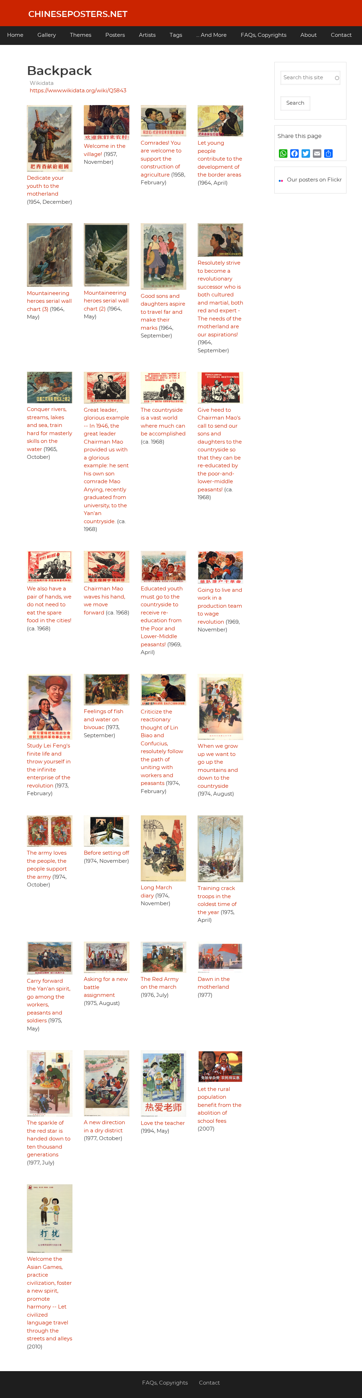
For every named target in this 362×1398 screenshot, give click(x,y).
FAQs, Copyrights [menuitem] (263, 35)
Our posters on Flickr (314, 180)
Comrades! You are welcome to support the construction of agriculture (161, 159)
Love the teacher (163, 1123)
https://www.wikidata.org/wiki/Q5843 (78, 90)
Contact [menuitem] (341, 35)
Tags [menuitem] (176, 35)
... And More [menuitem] (211, 35)
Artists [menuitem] (147, 35)
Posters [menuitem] (115, 35)
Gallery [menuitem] (46, 35)
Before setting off (106, 853)
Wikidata (42, 83)
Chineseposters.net (77, 14)
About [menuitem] (308, 35)
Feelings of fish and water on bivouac (103, 719)
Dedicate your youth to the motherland (45, 186)
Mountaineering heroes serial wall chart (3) (49, 301)
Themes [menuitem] (80, 35)
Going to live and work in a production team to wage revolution (220, 606)
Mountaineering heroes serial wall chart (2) (106, 301)
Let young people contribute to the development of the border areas (220, 159)
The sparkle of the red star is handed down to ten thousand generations (48, 1138)
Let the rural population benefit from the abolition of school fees (219, 1105)
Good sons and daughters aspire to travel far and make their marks (163, 312)
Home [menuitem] (15, 35)
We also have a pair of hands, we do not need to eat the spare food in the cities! (49, 604)
